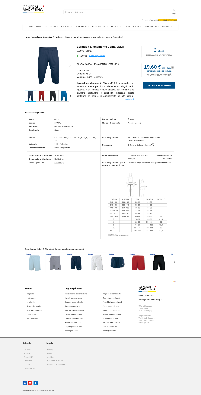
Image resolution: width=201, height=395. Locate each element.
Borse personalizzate (72, 306)
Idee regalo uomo (109, 331)
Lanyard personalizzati (73, 327)
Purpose (27, 353)
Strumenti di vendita (34, 306)
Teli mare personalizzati (111, 323)
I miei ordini (31, 302)
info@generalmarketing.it (150, 299)
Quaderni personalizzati (111, 310)
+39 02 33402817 (146, 295)
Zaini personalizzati (110, 327)
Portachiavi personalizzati (112, 302)
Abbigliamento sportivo (42, 37)
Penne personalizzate (111, 306)
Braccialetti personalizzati (74, 310)
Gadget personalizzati (73, 323)
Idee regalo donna (71, 331)
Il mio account (32, 298)
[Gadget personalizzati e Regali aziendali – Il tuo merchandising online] (33, 9)
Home (27, 37)
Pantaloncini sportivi (81, 37)
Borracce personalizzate (74, 302)
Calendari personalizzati (74, 318)
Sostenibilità (28, 357)
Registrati (30, 294)
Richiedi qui (59, 159)
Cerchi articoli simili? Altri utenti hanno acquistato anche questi (54, 249)
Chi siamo (27, 350)
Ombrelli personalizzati (111, 298)
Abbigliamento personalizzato (76, 294)
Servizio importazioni (34, 310)
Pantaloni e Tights (62, 37)
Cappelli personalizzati (73, 314)
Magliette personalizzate (112, 294)
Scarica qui (59, 155)
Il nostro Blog (31, 314)
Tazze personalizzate (110, 318)
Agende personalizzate (73, 298)
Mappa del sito (32, 318)
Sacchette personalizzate (112, 314)
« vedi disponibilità (97, 56)
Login (174, 14)
